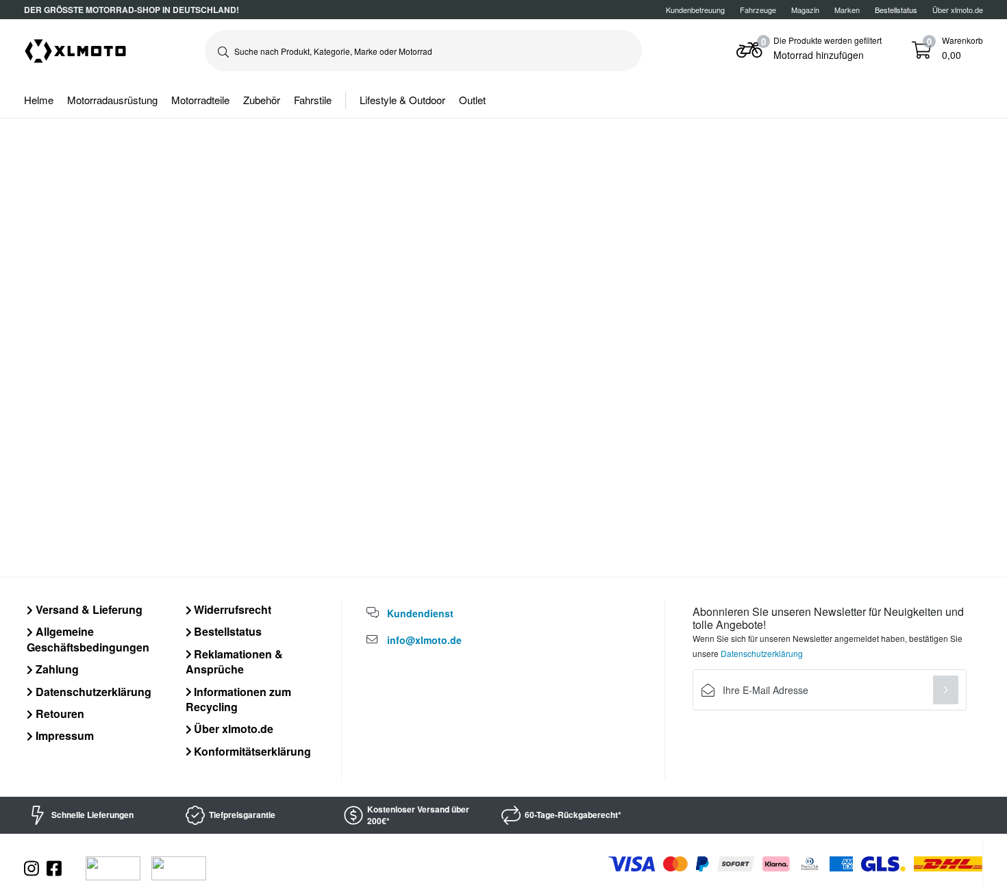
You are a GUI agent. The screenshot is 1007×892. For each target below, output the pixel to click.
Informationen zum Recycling (239, 699)
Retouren (58, 713)
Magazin (805, 9)
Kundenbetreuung (695, 9)
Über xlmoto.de (957, 9)
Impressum (63, 735)
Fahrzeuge (758, 9)
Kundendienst (420, 613)
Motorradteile (200, 99)
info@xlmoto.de (424, 640)
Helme (38, 99)
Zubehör (261, 99)
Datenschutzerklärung (92, 691)
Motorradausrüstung (112, 99)
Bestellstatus (226, 631)
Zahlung (56, 669)
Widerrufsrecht (231, 609)
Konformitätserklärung (251, 751)
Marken (847, 9)
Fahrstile (313, 99)
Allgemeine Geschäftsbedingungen (88, 638)
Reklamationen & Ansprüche (235, 661)
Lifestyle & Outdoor (402, 99)
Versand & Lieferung (87, 609)
